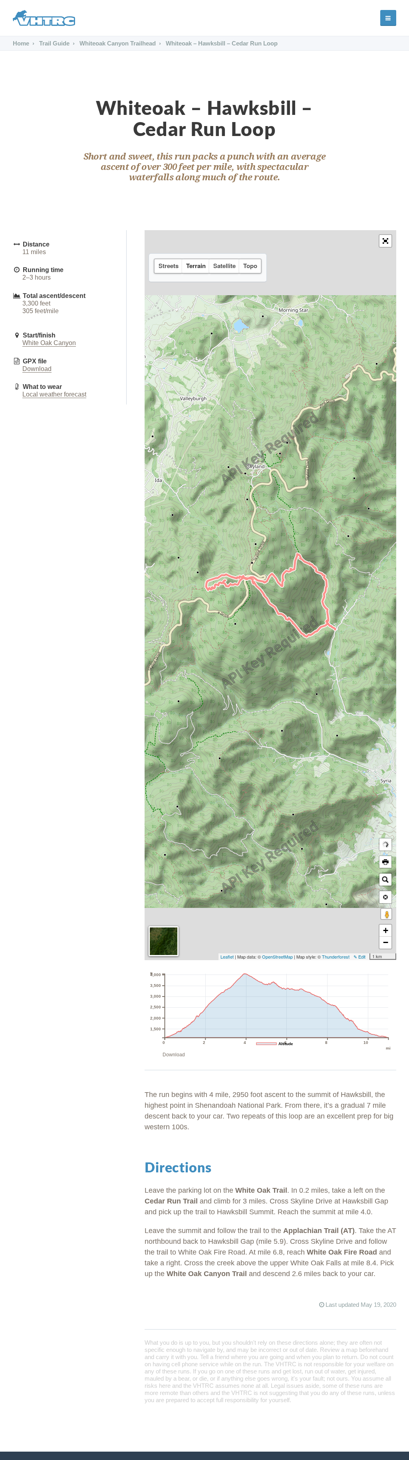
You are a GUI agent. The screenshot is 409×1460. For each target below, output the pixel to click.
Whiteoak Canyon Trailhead (117, 43)
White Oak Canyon (49, 342)
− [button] (385, 942)
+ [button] (385, 930)
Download (37, 368)
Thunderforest (335, 956)
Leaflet (227, 956)
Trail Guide (53, 43)
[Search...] (385, 880)
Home (21, 43)
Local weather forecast (54, 394)
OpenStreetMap (277, 956)
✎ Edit (359, 956)
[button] (385, 241)
